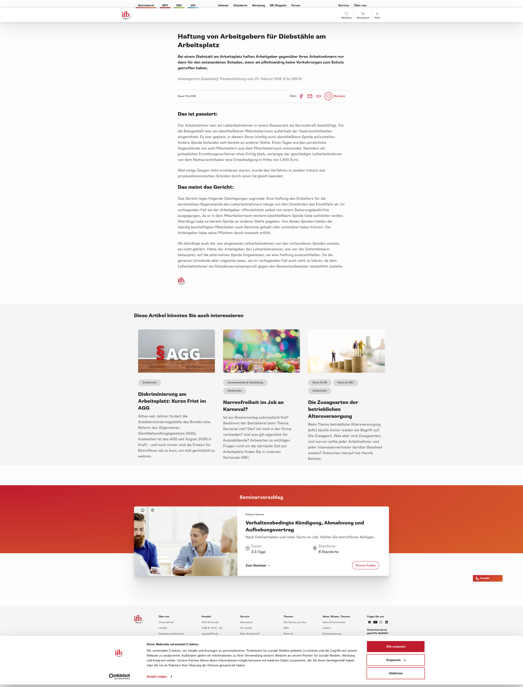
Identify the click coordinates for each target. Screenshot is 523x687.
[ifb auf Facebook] (369, 622)
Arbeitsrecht (150, 382)
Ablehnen (396, 673)
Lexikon (327, 628)
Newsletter (246, 622)
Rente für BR (320, 382)
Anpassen (393, 659)
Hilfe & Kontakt (210, 622)
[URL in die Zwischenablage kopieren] (318, 96)
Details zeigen (157, 676)
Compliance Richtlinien (171, 633)
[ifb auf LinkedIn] (386, 622)
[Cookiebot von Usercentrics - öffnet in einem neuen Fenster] (119, 677)
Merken (339, 96)
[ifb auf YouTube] (375, 622)
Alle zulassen (395, 646)
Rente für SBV (346, 382)
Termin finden (365, 565)
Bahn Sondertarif (249, 633)
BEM (286, 628)
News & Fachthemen (334, 622)
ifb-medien (246, 628)
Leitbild (163, 628)
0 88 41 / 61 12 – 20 (212, 628)
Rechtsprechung (332, 633)
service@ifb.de (210, 633)
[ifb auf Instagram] (380, 622)
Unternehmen (166, 622)
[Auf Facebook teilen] (301, 96)
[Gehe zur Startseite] (127, 15)
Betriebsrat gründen (295, 622)
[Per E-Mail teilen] (310, 96)
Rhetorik (288, 633)
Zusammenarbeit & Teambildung (245, 382)
